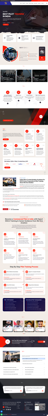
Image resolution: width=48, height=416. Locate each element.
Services (39, 3)
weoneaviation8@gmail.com (5, 0)
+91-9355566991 (13, 0)
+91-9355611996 (41, 0)
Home (21, 3)
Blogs (18, 406)
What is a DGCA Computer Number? (29, 367)
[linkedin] (8, 409)
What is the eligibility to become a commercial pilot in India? (30, 358)
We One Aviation (9, 414)
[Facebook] (7, 409)
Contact (42, 3)
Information (35, 3)
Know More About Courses (8, 120)
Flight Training (31, 3)
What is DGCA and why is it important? (27, 363)
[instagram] (10, 409)
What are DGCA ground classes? (29, 369)
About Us (19, 405)
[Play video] (41, 116)
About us (24, 3)
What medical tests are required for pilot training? (9, 367)
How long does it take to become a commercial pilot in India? (11, 369)
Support (44, 414)
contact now (41, 341)
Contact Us (7, 167)
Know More (5, 139)
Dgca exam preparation (15, 188)
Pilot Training (21, 186)
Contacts (19, 408)
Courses (27, 3)
